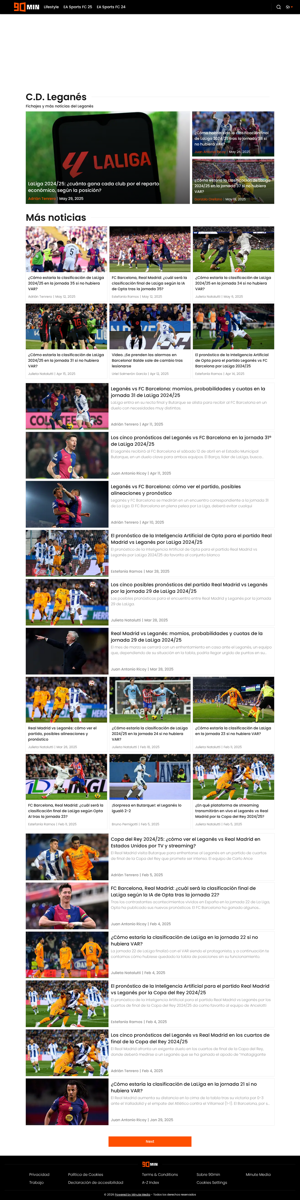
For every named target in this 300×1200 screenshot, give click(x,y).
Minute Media (258, 1174)
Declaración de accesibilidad (95, 1182)
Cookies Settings (212, 1182)
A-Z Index (150, 1182)
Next (150, 1141)
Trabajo (36, 1182)
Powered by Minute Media (132, 1194)
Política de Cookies (85, 1174)
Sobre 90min (208, 1174)
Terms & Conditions (160, 1174)
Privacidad (39, 1174)
